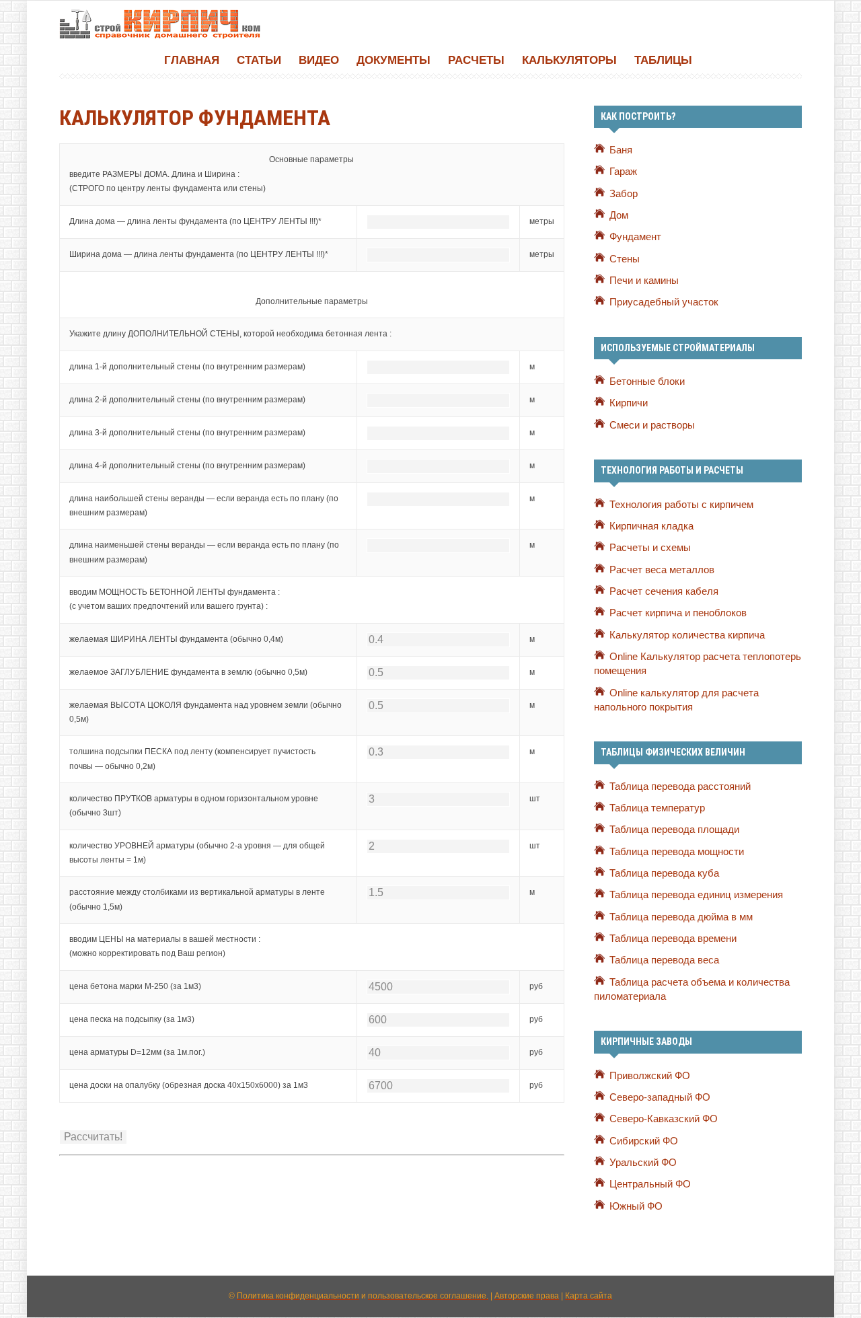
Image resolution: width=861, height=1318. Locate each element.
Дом (618, 215)
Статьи (259, 60)
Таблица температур (657, 808)
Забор (623, 193)
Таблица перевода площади (674, 829)
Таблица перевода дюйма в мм (681, 917)
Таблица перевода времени (673, 938)
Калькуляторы (569, 60)
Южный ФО (636, 1206)
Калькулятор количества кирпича (687, 635)
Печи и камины (644, 280)
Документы (393, 60)
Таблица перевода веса (664, 960)
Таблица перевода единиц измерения (696, 894)
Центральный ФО (650, 1184)
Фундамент (635, 236)
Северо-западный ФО (659, 1097)
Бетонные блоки (647, 381)
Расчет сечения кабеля (663, 591)
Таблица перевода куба (664, 873)
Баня (620, 150)
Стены (624, 259)
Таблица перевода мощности (676, 851)
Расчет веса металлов (661, 569)
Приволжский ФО (649, 1075)
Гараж (623, 171)
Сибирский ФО (643, 1141)
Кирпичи (628, 403)
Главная (191, 60)
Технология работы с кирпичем (681, 504)
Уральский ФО (643, 1162)
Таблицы (663, 60)
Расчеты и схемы (650, 547)
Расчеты (476, 60)
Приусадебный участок (663, 302)
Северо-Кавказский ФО (663, 1118)
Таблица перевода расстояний (680, 786)
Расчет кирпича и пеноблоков (678, 613)
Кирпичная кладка (651, 526)
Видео (319, 60)
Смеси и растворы (652, 425)
